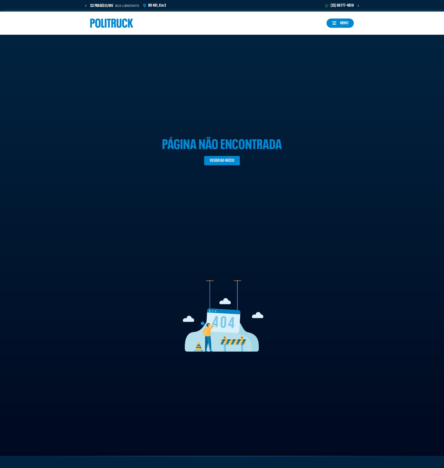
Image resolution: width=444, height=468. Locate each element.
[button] (85, 5)
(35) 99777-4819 (342, 5)
